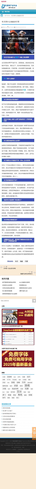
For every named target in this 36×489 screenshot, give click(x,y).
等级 (8, 392)
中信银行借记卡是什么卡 (9, 424)
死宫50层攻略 (6, 408)
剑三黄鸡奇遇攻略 (7, 291)
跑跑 (9, 398)
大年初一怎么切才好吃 (9, 268)
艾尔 (19, 391)
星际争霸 (30, 382)
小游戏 (24, 379)
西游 (14, 395)
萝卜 (4, 395)
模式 (11, 386)
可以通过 (14, 379)
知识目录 (3, 1)
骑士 (17, 398)
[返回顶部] (34, 438)
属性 (29, 379)
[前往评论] (34, 433)
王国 (21, 389)
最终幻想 (5, 386)
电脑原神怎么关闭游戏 (9, 427)
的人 (4, 392)
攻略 (18, 382)
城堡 (20, 379)
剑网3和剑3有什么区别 (25, 288)
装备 (9, 395)
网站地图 (13, 443)
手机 (8, 382)
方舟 (24, 382)
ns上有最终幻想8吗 (24, 282)
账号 (4, 398)
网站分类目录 (31, 441)
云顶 (4, 377)
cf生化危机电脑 (7, 419)
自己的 (13, 392)
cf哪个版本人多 (23, 291)
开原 (4, 382)
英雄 (25, 392)
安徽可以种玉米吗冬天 (26, 274)
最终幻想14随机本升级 (9, 430)
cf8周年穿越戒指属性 (8, 422)
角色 (20, 394)
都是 (13, 398)
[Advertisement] (18, 471)
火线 (4, 388)
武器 (16, 385)
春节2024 (7, 15)
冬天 (5, 78)
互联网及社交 (23, 285)
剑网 (4, 379)
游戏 (27, 385)
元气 (19, 377)
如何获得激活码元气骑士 (9, 413)
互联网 (9, 377)
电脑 (32, 388)
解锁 (25, 395)
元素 (23, 377)
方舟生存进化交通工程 (8, 288)
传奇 (15, 377)
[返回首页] (34, 429)
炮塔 (9, 388)
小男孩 (18, 451)
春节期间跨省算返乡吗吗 (9, 282)
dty (6, 27)
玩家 (27, 388)
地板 (16, 57)
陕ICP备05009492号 (26, 443)
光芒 (28, 377)
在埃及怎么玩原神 (7, 285)
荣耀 (29, 392)
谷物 (30, 395)
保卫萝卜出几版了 (7, 411)
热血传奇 (15, 389)
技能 (13, 382)
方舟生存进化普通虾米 (9, 416)
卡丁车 (8, 379)
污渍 (24, 90)
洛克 (21, 386)
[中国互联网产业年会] (18, 6)
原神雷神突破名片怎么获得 (9, 294)
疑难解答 (18, 443)
